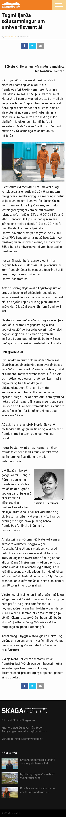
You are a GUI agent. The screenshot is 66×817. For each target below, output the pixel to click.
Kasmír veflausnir (32, 738)
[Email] (40, 46)
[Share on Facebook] (24, 46)
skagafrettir (10, 36)
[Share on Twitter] (32, 46)
